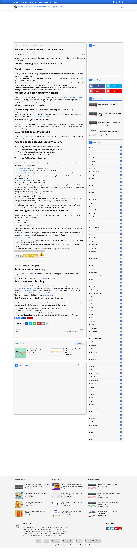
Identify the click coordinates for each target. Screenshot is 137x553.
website (106, 418)
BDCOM (106, 165)
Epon (106, 203)
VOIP (106, 415)
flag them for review (33, 290)
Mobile (106, 317)
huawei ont (106, 248)
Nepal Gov (106, 324)
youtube (115, 91)
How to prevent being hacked (36, 349)
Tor (106, 397)
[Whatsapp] (34, 323)
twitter (115, 86)
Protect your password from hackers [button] (36, 92)
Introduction (106, 258)
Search (31, 274)
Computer (106, 196)
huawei (106, 241)
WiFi (106, 422)
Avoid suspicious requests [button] (23, 237)
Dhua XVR (106, 199)
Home (16, 45)
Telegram (106, 391)
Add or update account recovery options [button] (38, 142)
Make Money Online (106, 293)
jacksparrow (106, 272)
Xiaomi (106, 432)
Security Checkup (27, 136)
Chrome (22, 274)
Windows (106, 429)
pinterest (98, 91)
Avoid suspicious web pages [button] (31, 269)
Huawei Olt (106, 244)
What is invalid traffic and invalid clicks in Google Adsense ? (71, 494)
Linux (106, 283)
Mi (106, 304)
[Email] (43, 323)
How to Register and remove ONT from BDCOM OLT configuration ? (37, 485)
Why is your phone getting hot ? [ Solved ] (35, 512)
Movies (106, 321)
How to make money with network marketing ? (35, 494)
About (46, 541)
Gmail (106, 217)
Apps (106, 154)
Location (106, 286)
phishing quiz (47, 295)
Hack (106, 234)
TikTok (106, 394)
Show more (80, 343)
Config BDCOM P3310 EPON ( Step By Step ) (109, 114)
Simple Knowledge (106, 373)
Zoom (106, 439)
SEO (49, 7)
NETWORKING (57, 7)
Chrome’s (22, 112)
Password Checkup (44, 116)
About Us (16, 2)
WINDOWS (28, 7)
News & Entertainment (106, 338)
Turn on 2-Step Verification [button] (30, 158)
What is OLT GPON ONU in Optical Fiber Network (108, 132)
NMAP (106, 342)
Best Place (106, 168)
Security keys (22, 168)
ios (106, 262)
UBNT (106, 404)
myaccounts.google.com (27, 288)
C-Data (106, 182)
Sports (106, 387)
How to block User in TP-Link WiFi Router (71, 503)
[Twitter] (30, 323)
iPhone (106, 265)
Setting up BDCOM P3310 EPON (108, 104)
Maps (106, 297)
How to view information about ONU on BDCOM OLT (109, 123)
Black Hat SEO (106, 171)
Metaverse (106, 300)
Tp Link (106, 401)
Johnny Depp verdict (106, 276)
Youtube (22, 45)
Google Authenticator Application (29, 173)
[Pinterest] (39, 323)
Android (106, 151)
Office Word (106, 345)
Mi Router (106, 307)
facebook (99, 86)
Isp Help (106, 269)
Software (106, 383)
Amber (106, 147)
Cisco (106, 192)
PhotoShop (106, 352)
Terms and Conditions (44, 2)
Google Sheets (106, 227)
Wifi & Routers (106, 425)
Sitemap (55, 2)
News (106, 335)
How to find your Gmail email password (34, 503)
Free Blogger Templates (85, 545)
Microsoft (106, 311)
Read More (34, 353)
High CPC (106, 237)
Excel (106, 206)
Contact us (24, 2)
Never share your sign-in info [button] (31, 119)
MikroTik (106, 314)
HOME (20, 7)
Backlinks (106, 158)
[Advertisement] (68, 26)
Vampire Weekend (106, 408)
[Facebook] (26, 323)
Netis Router (106, 328)
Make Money (106, 290)
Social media (106, 380)
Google (106, 220)
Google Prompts (23, 170)
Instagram (106, 251)
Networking (106, 331)
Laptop (106, 279)
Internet (106, 255)
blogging (106, 175)
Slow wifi (106, 377)
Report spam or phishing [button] (29, 281)
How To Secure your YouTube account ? (72, 349)
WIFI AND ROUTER (40, 7)
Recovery (106, 359)
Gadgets (106, 213)
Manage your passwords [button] (29, 105)
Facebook (106, 210)
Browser (106, 178)
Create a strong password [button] (29, 69)
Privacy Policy (33, 2)
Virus (106, 411)
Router (106, 363)
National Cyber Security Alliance (42, 293)
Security (23, 318)
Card (106, 185)
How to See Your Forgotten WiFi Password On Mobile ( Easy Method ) (72, 485)
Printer (106, 356)
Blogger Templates (59, 545)
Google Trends (106, 231)
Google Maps (106, 224)
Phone (106, 349)
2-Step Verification (20, 163)
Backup (106, 161)
